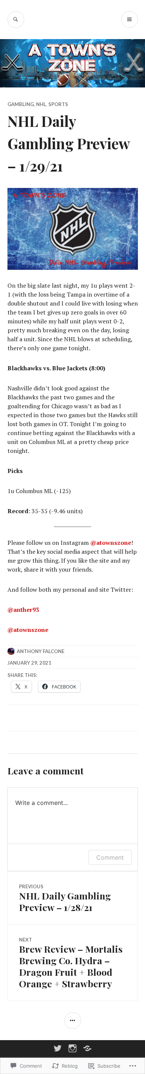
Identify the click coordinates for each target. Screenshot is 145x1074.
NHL (41, 104)
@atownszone (110, 542)
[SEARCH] (15, 19)
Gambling (20, 104)
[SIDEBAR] (72, 1020)
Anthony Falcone (40, 651)
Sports (58, 104)
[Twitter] (57, 1048)
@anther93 (23, 609)
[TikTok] (87, 1048)
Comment (110, 857)
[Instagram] (72, 1048)
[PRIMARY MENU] (129, 19)
